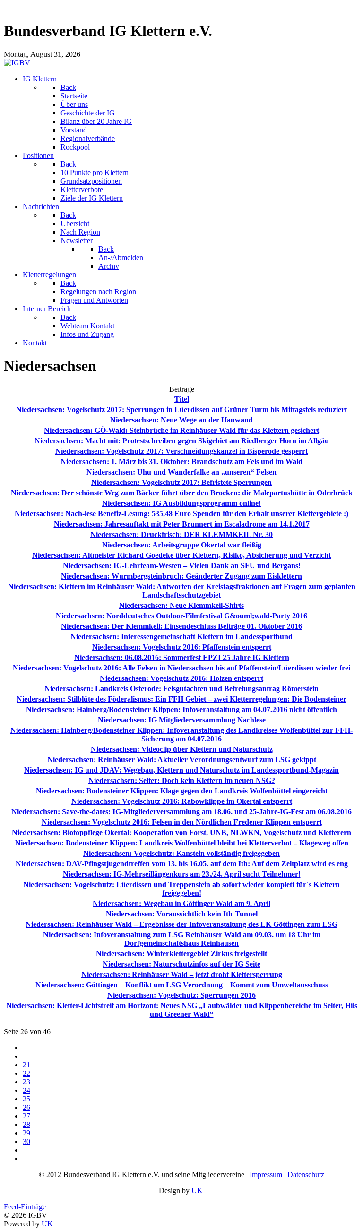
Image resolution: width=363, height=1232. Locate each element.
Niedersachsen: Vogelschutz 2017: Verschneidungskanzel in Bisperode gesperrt (181, 451)
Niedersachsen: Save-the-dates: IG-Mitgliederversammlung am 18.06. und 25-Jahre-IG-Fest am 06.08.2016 (181, 812)
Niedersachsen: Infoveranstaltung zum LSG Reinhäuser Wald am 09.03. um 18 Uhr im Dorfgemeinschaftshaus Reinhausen (181, 939)
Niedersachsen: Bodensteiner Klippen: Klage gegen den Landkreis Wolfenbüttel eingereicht (182, 791)
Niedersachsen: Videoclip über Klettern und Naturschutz (182, 749)
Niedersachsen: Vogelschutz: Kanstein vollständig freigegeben (181, 853)
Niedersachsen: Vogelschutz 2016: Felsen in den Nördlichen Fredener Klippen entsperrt (182, 822)
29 (26, 1133)
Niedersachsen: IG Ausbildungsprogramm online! (181, 503)
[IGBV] (17, 63)
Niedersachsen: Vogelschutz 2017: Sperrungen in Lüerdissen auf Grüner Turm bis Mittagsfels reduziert (181, 409)
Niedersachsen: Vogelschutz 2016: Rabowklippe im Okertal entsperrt (181, 801)
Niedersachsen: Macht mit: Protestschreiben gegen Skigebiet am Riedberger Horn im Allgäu (182, 441)
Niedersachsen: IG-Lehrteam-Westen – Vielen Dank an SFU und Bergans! (182, 566)
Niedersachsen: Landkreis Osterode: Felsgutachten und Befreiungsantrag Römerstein (181, 689)
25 (26, 1099)
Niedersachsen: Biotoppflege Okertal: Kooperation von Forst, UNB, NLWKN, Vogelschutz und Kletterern (181, 832)
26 (26, 1107)
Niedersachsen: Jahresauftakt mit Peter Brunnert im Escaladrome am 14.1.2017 (182, 524)
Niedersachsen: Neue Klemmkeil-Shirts (181, 605)
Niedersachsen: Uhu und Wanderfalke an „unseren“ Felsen (181, 472)
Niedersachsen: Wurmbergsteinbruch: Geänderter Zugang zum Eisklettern (181, 576)
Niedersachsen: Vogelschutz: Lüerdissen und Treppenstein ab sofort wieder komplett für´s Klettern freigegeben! (181, 888)
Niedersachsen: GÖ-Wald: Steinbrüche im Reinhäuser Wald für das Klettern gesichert (181, 430)
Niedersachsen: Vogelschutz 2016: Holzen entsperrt (181, 678)
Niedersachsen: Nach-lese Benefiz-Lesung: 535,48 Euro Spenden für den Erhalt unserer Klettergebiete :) (181, 514)
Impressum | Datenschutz (287, 1174)
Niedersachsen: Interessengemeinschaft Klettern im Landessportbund (181, 637)
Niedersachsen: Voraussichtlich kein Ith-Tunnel (182, 914)
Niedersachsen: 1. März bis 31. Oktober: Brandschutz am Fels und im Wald (181, 462)
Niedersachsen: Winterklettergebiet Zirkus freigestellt (181, 954)
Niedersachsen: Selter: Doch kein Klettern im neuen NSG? (181, 780)
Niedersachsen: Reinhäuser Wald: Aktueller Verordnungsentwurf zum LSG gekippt (181, 760)
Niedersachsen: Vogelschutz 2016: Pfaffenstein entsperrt (181, 647)
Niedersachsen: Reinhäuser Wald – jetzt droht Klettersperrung (181, 974)
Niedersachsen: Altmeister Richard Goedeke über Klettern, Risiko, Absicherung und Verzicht (181, 555)
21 (26, 1065)
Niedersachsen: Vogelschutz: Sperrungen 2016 (181, 995)
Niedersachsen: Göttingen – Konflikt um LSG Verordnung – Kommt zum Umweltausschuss (181, 985)
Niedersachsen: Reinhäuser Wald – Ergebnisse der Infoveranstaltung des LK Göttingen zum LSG (181, 924)
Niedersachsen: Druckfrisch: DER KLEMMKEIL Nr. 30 (181, 534)
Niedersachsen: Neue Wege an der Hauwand (181, 420)
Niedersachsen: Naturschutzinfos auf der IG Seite (181, 964)
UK (197, 1191)
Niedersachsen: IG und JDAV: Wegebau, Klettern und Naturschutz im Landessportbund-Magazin (181, 770)
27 (26, 1116)
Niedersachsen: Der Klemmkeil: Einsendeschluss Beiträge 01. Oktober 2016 (181, 626)
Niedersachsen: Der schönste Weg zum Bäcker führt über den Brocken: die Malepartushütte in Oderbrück (182, 493)
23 (26, 1082)
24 (26, 1090)
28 (26, 1124)
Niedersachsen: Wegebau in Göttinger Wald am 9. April (181, 903)
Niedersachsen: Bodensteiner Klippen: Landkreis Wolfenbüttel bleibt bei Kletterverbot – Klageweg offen (181, 843)
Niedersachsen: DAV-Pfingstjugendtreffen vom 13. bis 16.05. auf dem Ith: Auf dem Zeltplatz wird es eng (182, 864)
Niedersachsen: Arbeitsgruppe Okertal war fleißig (181, 545)
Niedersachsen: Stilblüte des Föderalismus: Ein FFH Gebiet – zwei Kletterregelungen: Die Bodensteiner (181, 699)
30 (26, 1141)
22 (26, 1073)
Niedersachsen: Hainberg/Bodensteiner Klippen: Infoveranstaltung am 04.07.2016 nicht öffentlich (181, 709)
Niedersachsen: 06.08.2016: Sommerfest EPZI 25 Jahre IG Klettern (181, 657)
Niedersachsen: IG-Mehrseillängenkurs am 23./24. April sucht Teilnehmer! (182, 874)
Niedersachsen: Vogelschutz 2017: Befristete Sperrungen (181, 482)
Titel (181, 399)
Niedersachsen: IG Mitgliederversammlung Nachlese (182, 720)
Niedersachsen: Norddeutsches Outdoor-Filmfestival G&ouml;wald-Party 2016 (181, 616)
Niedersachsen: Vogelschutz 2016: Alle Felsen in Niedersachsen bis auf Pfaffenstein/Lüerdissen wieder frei (181, 668)
